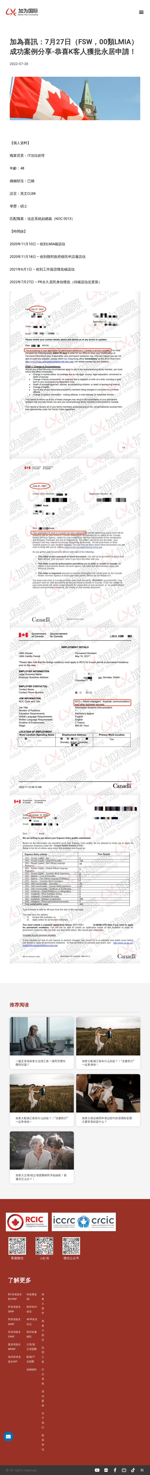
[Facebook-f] (115, 1470)
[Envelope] (8, 1436)
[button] (141, 12)
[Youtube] (97, 1470)
